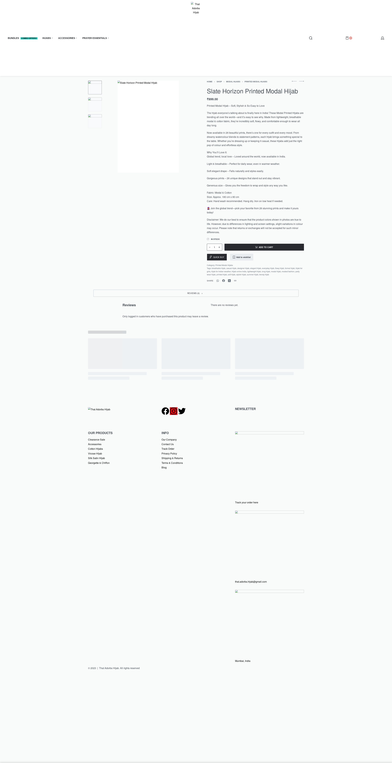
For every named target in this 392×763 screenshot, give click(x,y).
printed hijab (222, 274)
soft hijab (231, 274)
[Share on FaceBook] (223, 280)
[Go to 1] (95, 87)
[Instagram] (173, 411)
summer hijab (252, 274)
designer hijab (243, 268)
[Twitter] (182, 411)
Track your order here (246, 502)
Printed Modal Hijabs (256, 81)
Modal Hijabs (233, 81)
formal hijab (290, 268)
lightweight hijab (254, 271)
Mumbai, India (242, 661)
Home (209, 81)
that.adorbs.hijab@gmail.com (251, 581)
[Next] (183, 126)
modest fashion (288, 271)
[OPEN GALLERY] (148, 127)
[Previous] (113, 126)
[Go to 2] (95, 104)
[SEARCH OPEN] (310, 38)
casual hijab (231, 268)
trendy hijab (264, 274)
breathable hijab (218, 268)
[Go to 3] (95, 121)
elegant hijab (255, 268)
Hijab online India (239, 271)
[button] (196, 293)
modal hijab (276, 271)
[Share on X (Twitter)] (229, 280)
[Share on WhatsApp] (217, 280)
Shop (219, 81)
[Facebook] (165, 411)
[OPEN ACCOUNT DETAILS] (382, 38)
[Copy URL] (235, 280)
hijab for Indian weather (221, 271)
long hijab (266, 271)
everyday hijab (268, 268)
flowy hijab (279, 268)
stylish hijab (241, 274)
